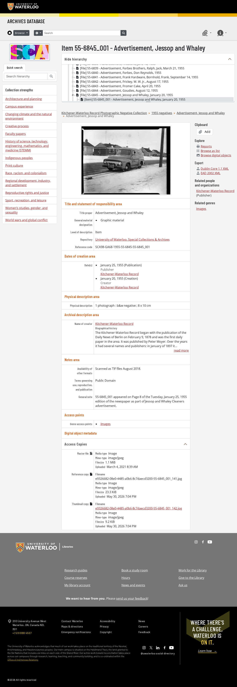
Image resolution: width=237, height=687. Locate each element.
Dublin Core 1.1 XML (215, 169)
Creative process (17, 126)
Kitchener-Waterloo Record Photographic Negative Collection (104, 113)
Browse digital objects (216, 155)
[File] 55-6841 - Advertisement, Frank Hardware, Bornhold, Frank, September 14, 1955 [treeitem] (139, 77)
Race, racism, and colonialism (25, 173)
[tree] (148, 83)
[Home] (9, 33)
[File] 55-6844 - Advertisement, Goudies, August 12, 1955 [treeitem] (119, 90)
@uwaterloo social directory (158, 653)
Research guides (75, 570)
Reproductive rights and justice (27, 193)
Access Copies (76, 444)
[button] (206, 32)
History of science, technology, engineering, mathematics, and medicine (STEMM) (27, 145)
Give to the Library (191, 578)
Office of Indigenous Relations (22, 659)
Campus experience (19, 106)
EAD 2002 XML (210, 173)
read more (181, 350)
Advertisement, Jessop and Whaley (201, 113)
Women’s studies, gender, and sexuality (26, 210)
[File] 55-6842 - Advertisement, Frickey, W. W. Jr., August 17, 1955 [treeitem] (124, 82)
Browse (20, 33)
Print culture (14, 165)
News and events (133, 585)
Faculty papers (15, 134)
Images (106, 424)
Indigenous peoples (19, 158)
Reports (206, 146)
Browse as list (210, 151)
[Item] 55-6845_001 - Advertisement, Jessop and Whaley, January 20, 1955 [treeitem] (134, 99)
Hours (125, 578)
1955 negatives (161, 113)
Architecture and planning (23, 99)
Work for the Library (192, 570)
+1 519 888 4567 (22, 632)
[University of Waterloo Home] (23, 6)
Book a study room (134, 570)
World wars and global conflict (26, 220)
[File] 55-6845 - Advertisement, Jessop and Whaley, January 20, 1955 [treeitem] (126, 95)
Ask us (182, 585)
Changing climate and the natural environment (28, 116)
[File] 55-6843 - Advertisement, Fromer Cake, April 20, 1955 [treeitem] (120, 86)
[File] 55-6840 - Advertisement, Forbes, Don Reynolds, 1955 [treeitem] (120, 73)
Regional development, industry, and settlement (28, 183)
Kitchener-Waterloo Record (120, 274)
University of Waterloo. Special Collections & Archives (132, 239)
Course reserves (75, 578)
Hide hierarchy (76, 59)
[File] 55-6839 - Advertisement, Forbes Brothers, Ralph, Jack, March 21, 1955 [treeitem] (132, 68)
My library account (77, 585)
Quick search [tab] (15, 67)
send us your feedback (132, 598)
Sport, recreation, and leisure (25, 200)
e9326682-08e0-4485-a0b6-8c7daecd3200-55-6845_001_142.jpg (138, 508)
